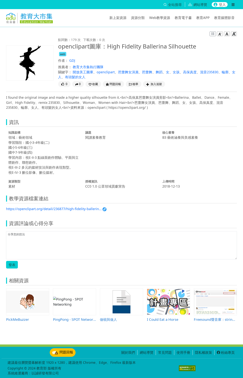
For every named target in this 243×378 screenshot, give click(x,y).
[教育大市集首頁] (29, 17)
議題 (88, 132)
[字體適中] (227, 33)
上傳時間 (168, 181)
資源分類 (138, 17)
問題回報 (66, 352)
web (62, 54)
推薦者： (65, 67)
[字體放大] (234, 33)
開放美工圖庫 (83, 72)
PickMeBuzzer (17, 319)
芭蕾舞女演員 (128, 72)
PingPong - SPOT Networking (74, 319)
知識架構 (14, 132)
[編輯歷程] (213, 33)
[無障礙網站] (187, 368)
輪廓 (225, 72)
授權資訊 (91, 181)
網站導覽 (146, 352)
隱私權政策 (203, 352)
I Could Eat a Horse (162, 319)
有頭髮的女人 (75, 77)
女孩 (176, 72)
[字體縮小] (220, 33)
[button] (93, 84)
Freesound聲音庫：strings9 (215, 319)
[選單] (233, 4)
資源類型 (14, 181)
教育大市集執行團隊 (88, 67)
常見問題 (165, 352)
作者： (63, 60)
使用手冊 (183, 352)
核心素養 (168, 132)
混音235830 (209, 72)
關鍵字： (65, 72)
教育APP (203, 17)
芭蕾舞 (147, 72)
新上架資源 (117, 17)
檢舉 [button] (135, 84)
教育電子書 (183, 17)
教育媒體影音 (224, 17)
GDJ (72, 60)
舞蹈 (159, 72)
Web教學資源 (159, 17)
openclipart (106, 72)
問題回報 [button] (115, 84)
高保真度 (190, 72)
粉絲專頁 (228, 352)
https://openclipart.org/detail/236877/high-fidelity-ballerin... (54, 209)
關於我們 (128, 352)
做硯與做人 (108, 319)
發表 (12, 264)
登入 (222, 4)
